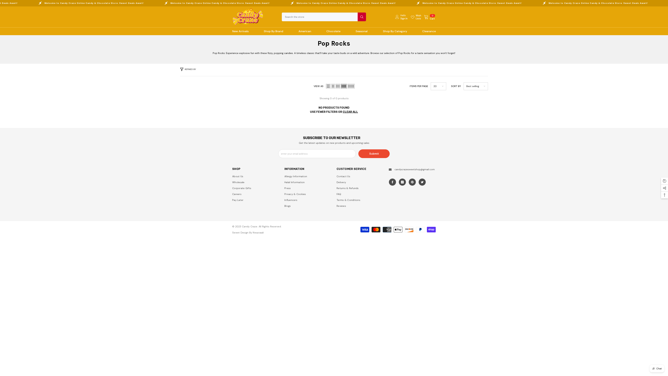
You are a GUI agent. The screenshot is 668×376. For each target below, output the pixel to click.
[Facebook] (392, 182)
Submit (374, 153)
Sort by (456, 86)
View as (318, 86)
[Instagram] (402, 182)
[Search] (324, 17)
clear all (350, 111)
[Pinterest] (412, 182)
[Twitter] (422, 182)
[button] (328, 86)
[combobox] (320, 17)
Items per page (419, 86)
